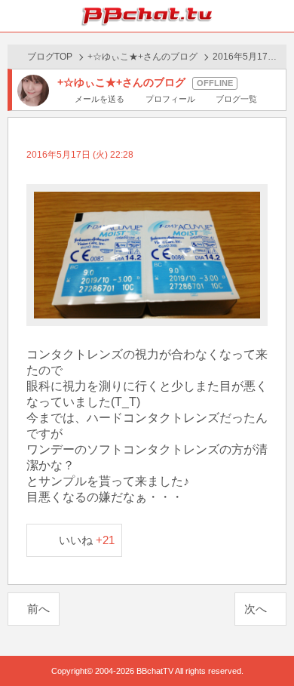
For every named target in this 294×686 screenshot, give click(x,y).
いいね (87, 540)
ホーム (16, 16)
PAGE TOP (267, 645)
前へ (38, 608)
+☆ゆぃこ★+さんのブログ (142, 56)
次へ (255, 608)
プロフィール (169, 98)
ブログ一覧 (236, 98)
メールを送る (99, 98)
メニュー (278, 16)
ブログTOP (49, 56)
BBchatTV (147, 16)
